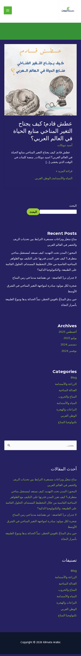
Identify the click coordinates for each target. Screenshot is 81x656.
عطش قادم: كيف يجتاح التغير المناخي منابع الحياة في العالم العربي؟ (42, 131)
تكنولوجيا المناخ (67, 422)
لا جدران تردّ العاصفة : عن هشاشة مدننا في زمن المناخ (44, 277)
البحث (73, 205)
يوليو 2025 (70, 338)
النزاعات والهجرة (67, 409)
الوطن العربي (69, 415)
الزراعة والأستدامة (66, 384)
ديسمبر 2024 (68, 344)
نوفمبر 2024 (69, 351)
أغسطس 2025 (68, 331)
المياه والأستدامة (67, 403)
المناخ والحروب (67, 396)
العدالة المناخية (68, 390)
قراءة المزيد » (64, 171)
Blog (74, 377)
